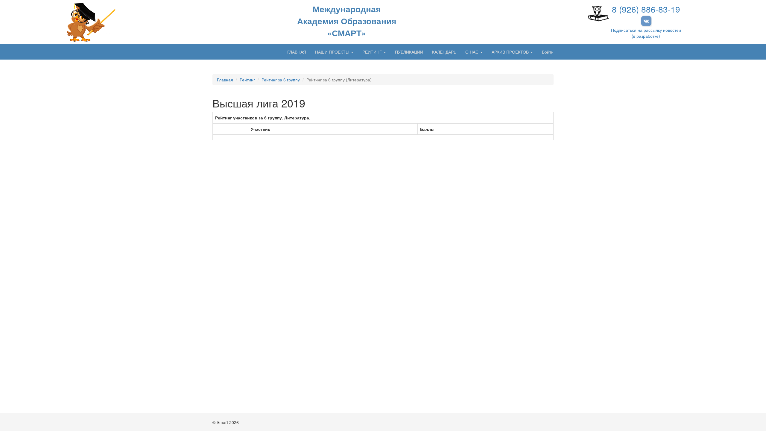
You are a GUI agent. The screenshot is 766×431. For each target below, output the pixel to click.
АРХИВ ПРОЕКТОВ (511, 52)
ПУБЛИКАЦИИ (409, 52)
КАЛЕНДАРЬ (444, 52)
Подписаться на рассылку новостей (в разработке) (646, 33)
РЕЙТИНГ (372, 52)
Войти (548, 52)
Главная (225, 80)
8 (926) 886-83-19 (646, 9)
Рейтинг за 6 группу (281, 80)
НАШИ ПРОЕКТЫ (332, 52)
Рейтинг (247, 80)
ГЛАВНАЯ (296, 52)
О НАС (472, 52)
